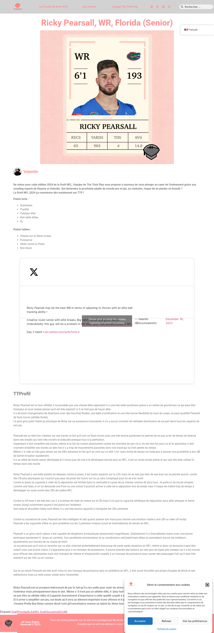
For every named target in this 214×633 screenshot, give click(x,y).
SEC (60, 611)
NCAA (30, 611)
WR (65, 611)
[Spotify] (163, 6)
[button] (207, 584)
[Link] (169, 6)
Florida (22, 611)
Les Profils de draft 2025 (53, 6)
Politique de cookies (166, 628)
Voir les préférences (195, 621)
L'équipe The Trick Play (125, 6)
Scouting (52, 611)
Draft (14, 611)
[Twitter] (151, 6)
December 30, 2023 (175, 321)
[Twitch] (157, 6)
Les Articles (89, 6)
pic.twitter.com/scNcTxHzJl (62, 332)
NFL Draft (40, 611)
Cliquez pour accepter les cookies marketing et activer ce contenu (107, 321)
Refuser (166, 621)
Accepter (140, 621)
